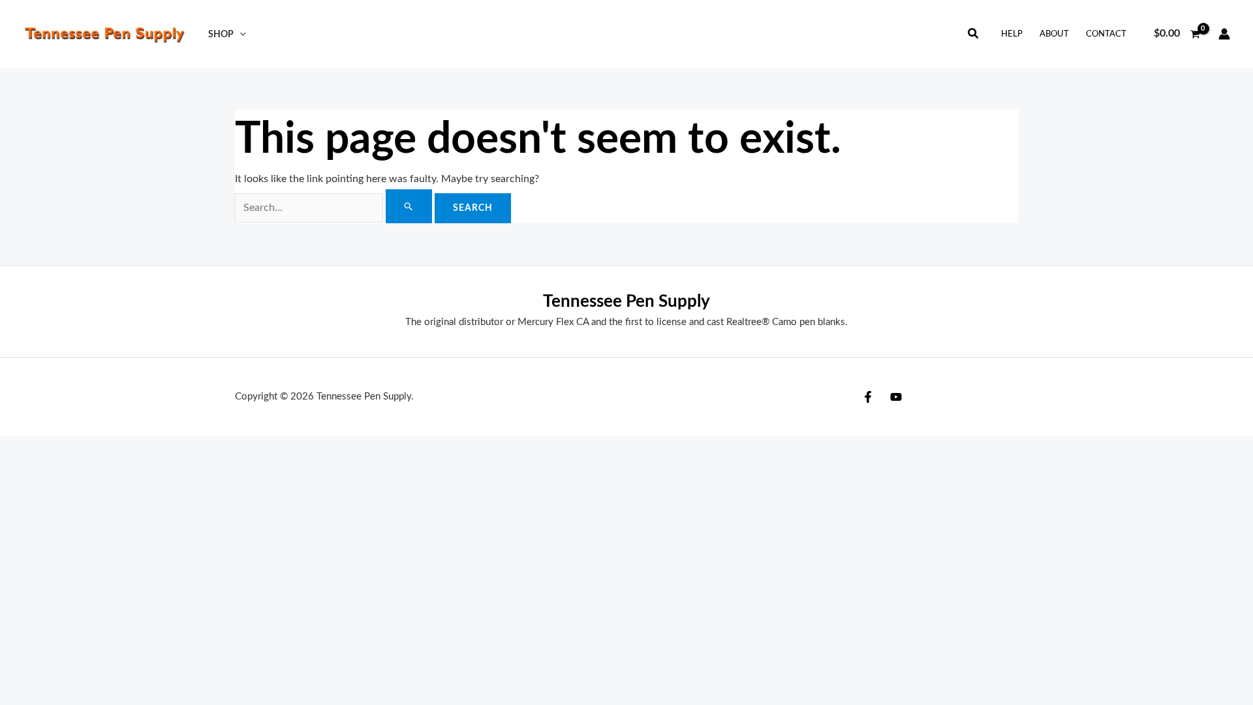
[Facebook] (868, 397)
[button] (240, 34)
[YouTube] (896, 397)
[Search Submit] (409, 206)
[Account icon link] (1224, 34)
